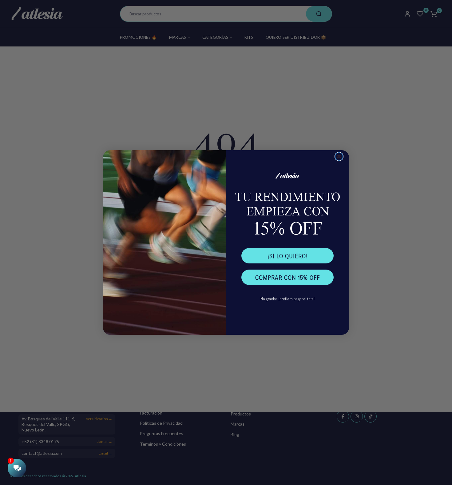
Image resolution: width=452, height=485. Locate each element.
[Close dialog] (339, 156)
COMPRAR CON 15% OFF (287, 277)
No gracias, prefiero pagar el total (287, 298)
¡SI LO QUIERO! (288, 255)
